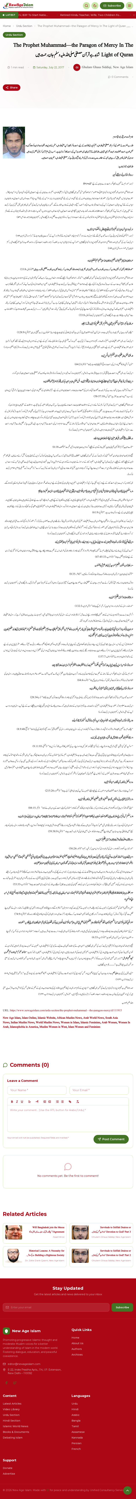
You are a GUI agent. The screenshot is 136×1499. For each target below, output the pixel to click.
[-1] (44, 1102)
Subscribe (122, 1307)
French (76, 1449)
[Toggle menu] (129, 5)
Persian (76, 1443)
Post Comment (113, 1139)
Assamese (78, 1432)
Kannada (77, 1437)
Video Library (11, 1409)
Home (7, 26)
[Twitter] (14, 1382)
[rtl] (37, 1102)
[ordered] (57, 1102)
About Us (77, 1343)
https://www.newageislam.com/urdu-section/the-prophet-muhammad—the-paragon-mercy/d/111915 (66, 1010)
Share (14, 87)
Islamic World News (15, 1426)
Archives (77, 1354)
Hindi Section (11, 1420)
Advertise (9, 1473)
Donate (7, 1468)
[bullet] (62, 1102)
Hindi (75, 1409)
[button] (29, 1102)
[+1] (49, 1102)
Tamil (75, 1426)
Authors (77, 1349)
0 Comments (120, 77)
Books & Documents (16, 1432)
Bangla (76, 1420)
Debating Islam (12, 1437)
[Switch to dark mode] (94, 5)
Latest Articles (12, 1403)
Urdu (75, 1403)
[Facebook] (6, 1382)
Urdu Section (24, 26)
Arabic (76, 1415)
